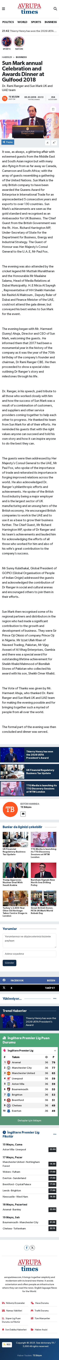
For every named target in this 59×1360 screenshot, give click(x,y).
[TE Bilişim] (10, 809)
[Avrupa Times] (29, 9)
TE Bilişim (25, 807)
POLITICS (8, 22)
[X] (32, 1247)
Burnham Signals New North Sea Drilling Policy (43, 883)
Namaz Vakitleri (14, 1310)
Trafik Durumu (42, 1310)
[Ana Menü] (3, 9)
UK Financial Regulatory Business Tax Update (14, 852)
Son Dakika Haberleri (16, 1329)
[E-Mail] (23, 814)
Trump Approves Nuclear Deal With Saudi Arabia (13, 883)
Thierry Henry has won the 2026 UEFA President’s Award (29, 31)
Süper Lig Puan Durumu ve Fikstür (11, 1320)
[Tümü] (54, 998)
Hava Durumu (42, 1303)
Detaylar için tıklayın (29, 1120)
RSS (8, 1344)
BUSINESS (51, 22)
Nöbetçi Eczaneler (15, 1303)
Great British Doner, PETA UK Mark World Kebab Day (42, 911)
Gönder (9, 963)
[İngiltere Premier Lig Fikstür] (54, 1134)
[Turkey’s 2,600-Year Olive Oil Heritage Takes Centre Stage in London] (15, 898)
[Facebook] (26, 1247)
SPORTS (36, 22)
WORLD (22, 22)
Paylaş (9, 142)
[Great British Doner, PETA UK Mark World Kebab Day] (43, 898)
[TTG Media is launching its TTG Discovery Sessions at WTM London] (43, 839)
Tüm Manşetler (42, 1318)
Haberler (7, 57)
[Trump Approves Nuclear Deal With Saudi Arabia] (15, 870)
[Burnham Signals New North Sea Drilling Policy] (43, 870)
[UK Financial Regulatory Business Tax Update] (15, 839)
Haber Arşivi (41, 1329)
